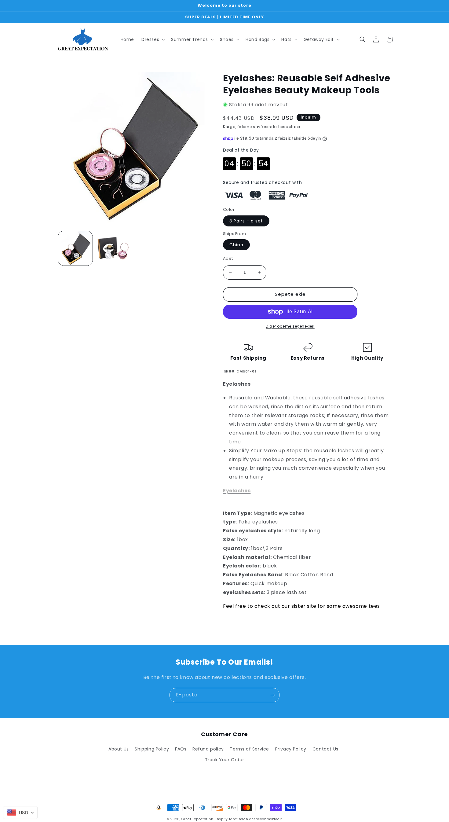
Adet (228, 258)
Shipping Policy (152, 749)
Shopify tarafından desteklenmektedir (248, 819)
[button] (152, 39)
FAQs (180, 749)
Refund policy (208, 749)
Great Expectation (197, 819)
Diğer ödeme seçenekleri (290, 326)
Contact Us (325, 749)
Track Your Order (224, 760)
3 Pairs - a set (246, 221)
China (236, 245)
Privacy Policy (290, 749)
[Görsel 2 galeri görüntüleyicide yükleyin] (113, 248)
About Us (118, 749)
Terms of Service (249, 749)
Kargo (229, 126)
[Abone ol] (272, 695)
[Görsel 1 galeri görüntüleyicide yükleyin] (75, 248)
